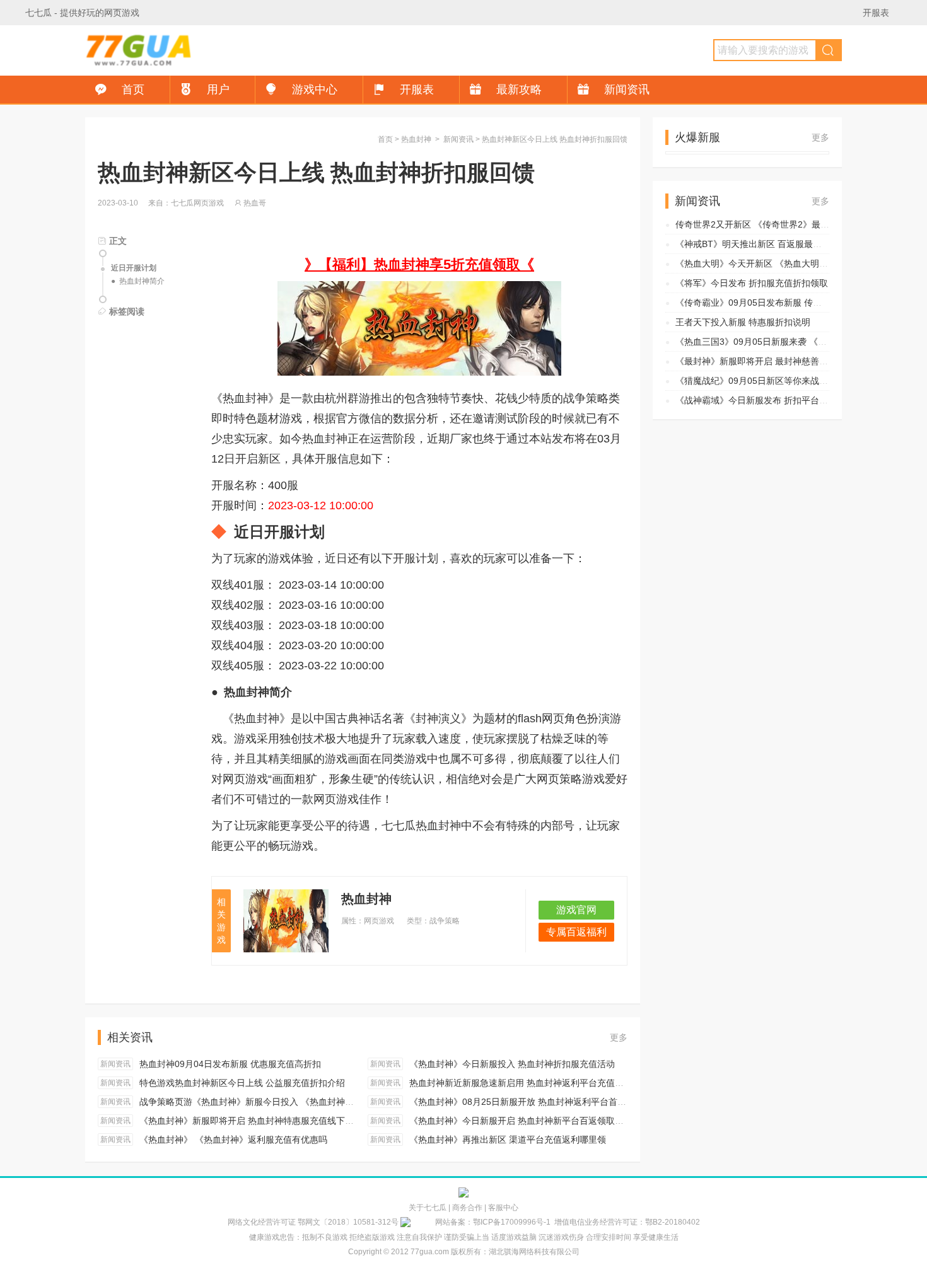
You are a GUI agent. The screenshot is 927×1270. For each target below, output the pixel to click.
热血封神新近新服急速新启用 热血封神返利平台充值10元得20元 (535, 1083)
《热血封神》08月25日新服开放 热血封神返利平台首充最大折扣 (535, 1102)
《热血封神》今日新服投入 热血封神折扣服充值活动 (512, 1064)
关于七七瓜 (427, 1207)
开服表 (876, 13)
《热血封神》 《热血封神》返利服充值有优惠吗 (233, 1139)
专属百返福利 (576, 932)
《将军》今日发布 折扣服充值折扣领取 (751, 283)
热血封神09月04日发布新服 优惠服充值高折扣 (230, 1064)
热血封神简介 (142, 281)
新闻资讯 (627, 89)
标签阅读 (125, 311)
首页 (133, 89)
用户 (218, 89)
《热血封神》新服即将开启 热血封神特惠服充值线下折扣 (251, 1121)
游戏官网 (576, 909)
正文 (117, 241)
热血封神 (416, 139)
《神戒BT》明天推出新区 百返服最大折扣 (757, 244)
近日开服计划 (133, 267)
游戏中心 (314, 89)
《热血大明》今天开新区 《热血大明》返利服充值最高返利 (791, 263)
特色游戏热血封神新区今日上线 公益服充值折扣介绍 (242, 1083)
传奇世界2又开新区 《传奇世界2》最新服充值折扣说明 (783, 224)
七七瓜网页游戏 (138, 50)
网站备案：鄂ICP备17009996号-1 (493, 1222)
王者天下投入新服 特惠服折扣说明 (742, 322)
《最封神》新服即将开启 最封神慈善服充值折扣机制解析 (787, 361)
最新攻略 (519, 89)
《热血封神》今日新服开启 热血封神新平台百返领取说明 (521, 1121)
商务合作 (467, 1207)
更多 (618, 1037)
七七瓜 (38, 13)
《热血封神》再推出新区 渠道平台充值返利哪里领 (507, 1139)
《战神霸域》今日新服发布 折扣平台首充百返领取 (773, 400)
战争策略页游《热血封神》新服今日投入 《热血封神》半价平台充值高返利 (286, 1102)
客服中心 (503, 1207)
